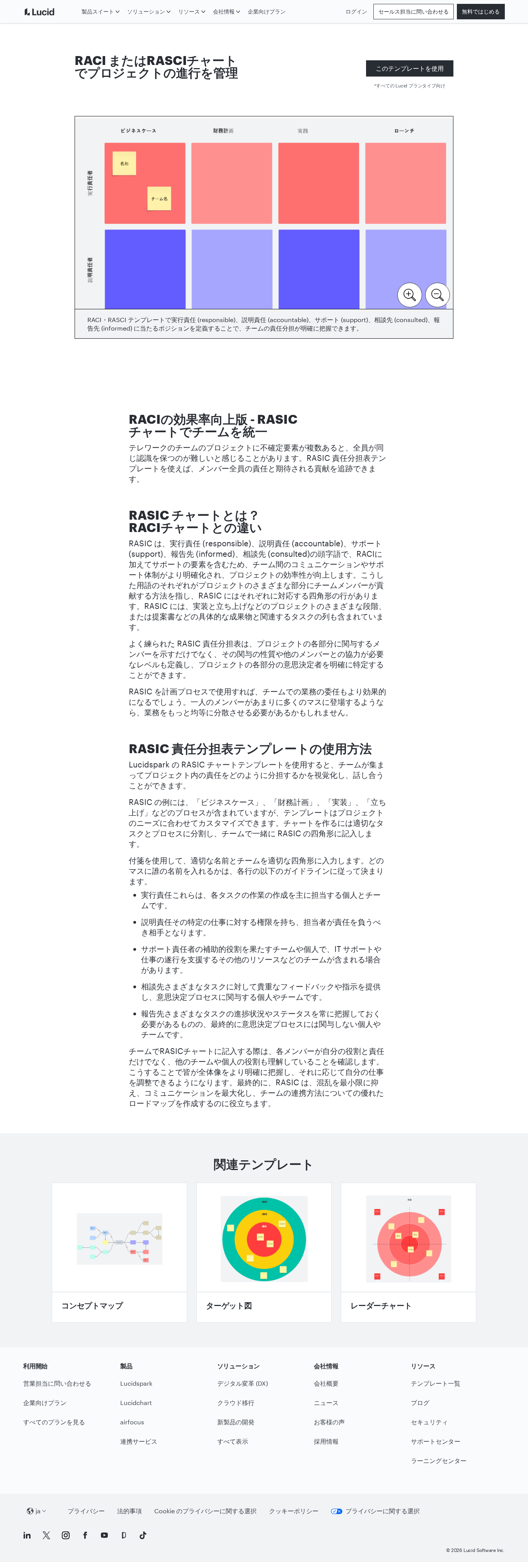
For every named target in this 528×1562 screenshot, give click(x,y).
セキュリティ (429, 1422)
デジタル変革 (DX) (242, 1383)
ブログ (420, 1402)
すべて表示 (232, 1441)
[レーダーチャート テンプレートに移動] (408, 1252)
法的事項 (129, 1510)
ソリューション (146, 11)
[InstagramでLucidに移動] (66, 1535)
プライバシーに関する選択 (383, 1510)
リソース (189, 11)
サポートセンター (435, 1441)
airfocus (132, 1422)
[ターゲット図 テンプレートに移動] (264, 1252)
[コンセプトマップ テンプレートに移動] (119, 1252)
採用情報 (326, 1441)
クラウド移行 (235, 1402)
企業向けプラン (267, 11)
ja (38, 1510)
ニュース (326, 1402)
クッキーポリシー (294, 1510)
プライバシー (86, 1510)
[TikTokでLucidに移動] (143, 1535)
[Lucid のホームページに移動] (50, 11)
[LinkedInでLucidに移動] (27, 1535)
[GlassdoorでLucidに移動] (124, 1535)
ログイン (356, 11)
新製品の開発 (235, 1422)
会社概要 (326, 1383)
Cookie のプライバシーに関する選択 (205, 1510)
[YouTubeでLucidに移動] (104, 1535)
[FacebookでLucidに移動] (85, 1535)
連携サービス (138, 1441)
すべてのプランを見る (54, 1422)
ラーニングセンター (439, 1460)
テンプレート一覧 (435, 1383)
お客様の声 (329, 1422)
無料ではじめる (481, 11)
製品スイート (98, 11)
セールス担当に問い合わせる (413, 11)
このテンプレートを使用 (410, 68)
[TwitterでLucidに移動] (46, 1535)
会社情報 (224, 11)
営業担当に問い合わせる (57, 1383)
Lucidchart (136, 1402)
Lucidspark (136, 1383)
